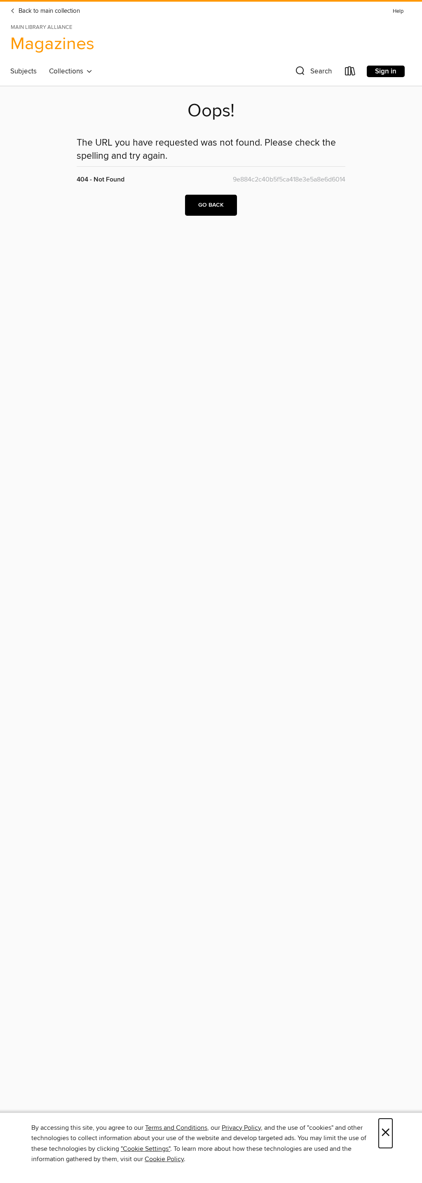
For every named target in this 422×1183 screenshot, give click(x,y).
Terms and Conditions (176, 1128)
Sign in (385, 71)
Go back (211, 205)
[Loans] (350, 73)
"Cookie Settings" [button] (145, 1149)
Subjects (23, 71)
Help (398, 11)
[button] (313, 73)
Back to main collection (48, 11)
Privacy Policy (241, 1128)
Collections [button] (68, 71)
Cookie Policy (164, 1159)
